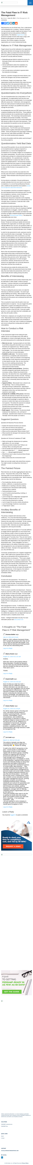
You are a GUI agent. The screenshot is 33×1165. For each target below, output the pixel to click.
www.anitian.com (18, 619)
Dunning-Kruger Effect (16, 215)
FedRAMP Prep (4, 1126)
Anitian (5, 18)
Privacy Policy (25, 1163)
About (2, 1136)
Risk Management (22, 18)
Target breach (20, 34)
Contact (2, 1138)
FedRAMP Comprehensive (6, 1124)
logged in (13, 815)
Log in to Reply (7, 648)
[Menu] (30, 2)
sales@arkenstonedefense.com (9, 1150)
